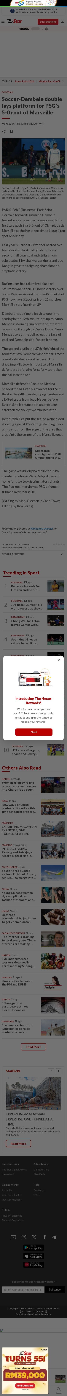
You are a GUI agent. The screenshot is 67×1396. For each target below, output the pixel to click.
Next (34, 732)
